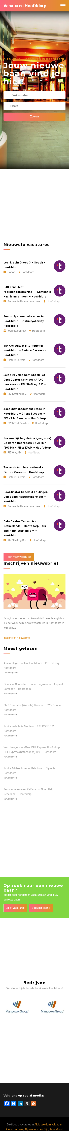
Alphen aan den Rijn (36, 1129)
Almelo (10, 1129)
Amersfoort (56, 1129)
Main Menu (62, 5)
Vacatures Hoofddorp (25, 5)
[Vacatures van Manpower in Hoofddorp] (17, 1007)
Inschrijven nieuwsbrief (17, 637)
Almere (19, 1129)
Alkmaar (57, 1124)
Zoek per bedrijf (41, 907)
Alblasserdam (42, 1124)
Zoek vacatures (15, 907)
